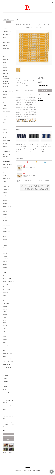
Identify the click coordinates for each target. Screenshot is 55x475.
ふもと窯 (5, 76)
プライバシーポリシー (8, 422)
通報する (39, 98)
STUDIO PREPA (6, 289)
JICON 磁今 (5, 116)
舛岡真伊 (5, 220)
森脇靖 (4, 236)
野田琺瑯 (5, 253)
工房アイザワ (6, 186)
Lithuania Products (7, 206)
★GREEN (5, 386)
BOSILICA (5, 51)
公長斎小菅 (5, 184)
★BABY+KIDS (6, 384)
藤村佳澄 (5, 70)
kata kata (5, 159)
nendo (4, 250)
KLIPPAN (5, 170)
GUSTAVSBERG (6, 88)
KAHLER (5, 135)
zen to (4, 356)
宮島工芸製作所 (6, 231)
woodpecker (6, 347)
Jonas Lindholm (6, 126)
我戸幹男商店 (6, 78)
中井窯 (4, 242)
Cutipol (4, 56)
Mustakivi (5, 239)
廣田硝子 (5, 97)
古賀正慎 (5, 192)
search (8, 22)
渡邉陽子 (5, 336)
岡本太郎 (5, 261)
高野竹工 (5, 306)
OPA (4, 275)
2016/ (4, 247)
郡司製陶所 (5, 86)
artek (4, 37)
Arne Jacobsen (6, 34)
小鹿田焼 (5, 272)
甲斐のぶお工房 (6, 140)
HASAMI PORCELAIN (8, 91)
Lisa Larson (5, 203)
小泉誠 (4, 181)
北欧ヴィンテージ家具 (8, 361)
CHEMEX (5, 53)
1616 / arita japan (7, 111)
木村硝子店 (5, 167)
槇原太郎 (5, 211)
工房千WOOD (6, 189)
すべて (20, 162)
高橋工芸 (5, 309)
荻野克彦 (5, 264)
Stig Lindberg (6, 303)
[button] (27, 13)
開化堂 (4, 137)
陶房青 (4, 322)
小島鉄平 (5, 195)
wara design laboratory (8, 345)
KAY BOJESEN (6, 161)
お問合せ (5, 420)
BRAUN (5, 45)
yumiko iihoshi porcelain (8, 353)
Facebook (8, 439)
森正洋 (4, 233)
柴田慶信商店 (6, 292)
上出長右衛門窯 (6, 151)
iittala (4, 102)
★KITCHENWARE (7, 367)
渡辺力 (4, 342)
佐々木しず (5, 284)
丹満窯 (4, 311)
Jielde (4, 119)
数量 (39, 82)
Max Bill (5, 222)
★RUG (4, 389)
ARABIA (5, 28)
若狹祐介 (5, 339)
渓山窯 (4, 175)
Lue (4, 209)
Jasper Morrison (6, 113)
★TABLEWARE (6, 364)
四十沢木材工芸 (6, 40)
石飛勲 (4, 105)
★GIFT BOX (6, 397)
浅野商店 (5, 409)
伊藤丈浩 (5, 108)
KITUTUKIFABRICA (7, 164)
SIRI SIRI (5, 297)
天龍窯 (4, 320)
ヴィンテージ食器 (7, 359)
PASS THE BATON (7, 278)
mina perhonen (6, 225)
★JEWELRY (6, 381)
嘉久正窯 (5, 143)
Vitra (4, 331)
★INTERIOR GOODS (7, 370)
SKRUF (5, 300)
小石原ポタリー (6, 178)
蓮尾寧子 (5, 94)
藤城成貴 (5, 67)
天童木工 (5, 317)
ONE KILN (5, 270)
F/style (4, 62)
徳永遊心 (5, 325)
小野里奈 (5, 267)
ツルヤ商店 (5, 314)
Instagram (9, 436)
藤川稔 (4, 65)
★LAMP (5, 395)
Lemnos (5, 200)
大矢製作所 (5, 259)
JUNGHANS (5, 132)
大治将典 (5, 256)
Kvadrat (5, 172)
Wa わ (4, 334)
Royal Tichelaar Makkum (8, 281)
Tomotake (5, 328)
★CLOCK (5, 372)
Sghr (4, 286)
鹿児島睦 (5, 146)
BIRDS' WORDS (6, 42)
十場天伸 (5, 129)
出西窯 (4, 295)
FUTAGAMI (5, 73)
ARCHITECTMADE (7, 31)
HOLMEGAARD (6, 100)
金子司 (4, 149)
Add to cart (44, 90)
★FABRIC (5, 378)
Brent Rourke (6, 48)
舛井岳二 (5, 217)
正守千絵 (5, 214)
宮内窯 (4, 228)
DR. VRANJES (6, 59)
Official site (8, 434)
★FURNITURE (6, 392)
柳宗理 (4, 350)
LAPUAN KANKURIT (7, 197)
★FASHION (5, 375)
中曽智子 (5, 245)
